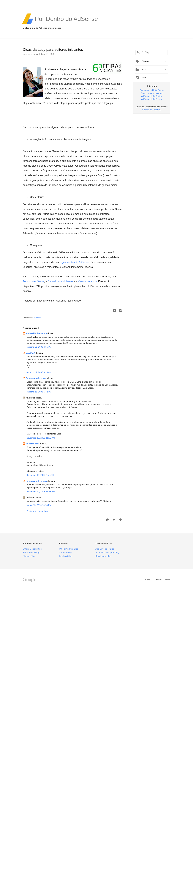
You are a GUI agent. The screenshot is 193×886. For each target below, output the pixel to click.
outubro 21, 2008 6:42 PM (39, 392)
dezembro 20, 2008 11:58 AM (41, 491)
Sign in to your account (152, 93)
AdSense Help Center (151, 96)
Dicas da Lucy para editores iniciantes (53, 49)
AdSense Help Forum (151, 99)
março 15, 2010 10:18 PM (39, 505)
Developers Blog (103, 556)
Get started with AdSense (151, 90)
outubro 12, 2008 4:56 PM (39, 347)
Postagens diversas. (36, 378)
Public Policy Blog (31, 552)
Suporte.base (33, 443)
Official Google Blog (32, 549)
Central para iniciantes (60, 281)
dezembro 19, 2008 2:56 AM (40, 475)
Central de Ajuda (87, 281)
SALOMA (30, 353)
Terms (167, 580)
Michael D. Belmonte (36, 333)
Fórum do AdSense (33, 281)
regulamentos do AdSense (74, 262)
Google (148, 580)
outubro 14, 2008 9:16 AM (39, 372)
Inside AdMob (65, 556)
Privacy (158, 580)
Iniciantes (37, 318)
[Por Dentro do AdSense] (66, 23)
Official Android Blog (68, 549)
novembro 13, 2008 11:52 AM (41, 438)
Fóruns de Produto (151, 109)
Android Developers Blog (107, 552)
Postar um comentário (37, 511)
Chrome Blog (65, 552)
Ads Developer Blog (104, 549)
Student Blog (29, 556)
